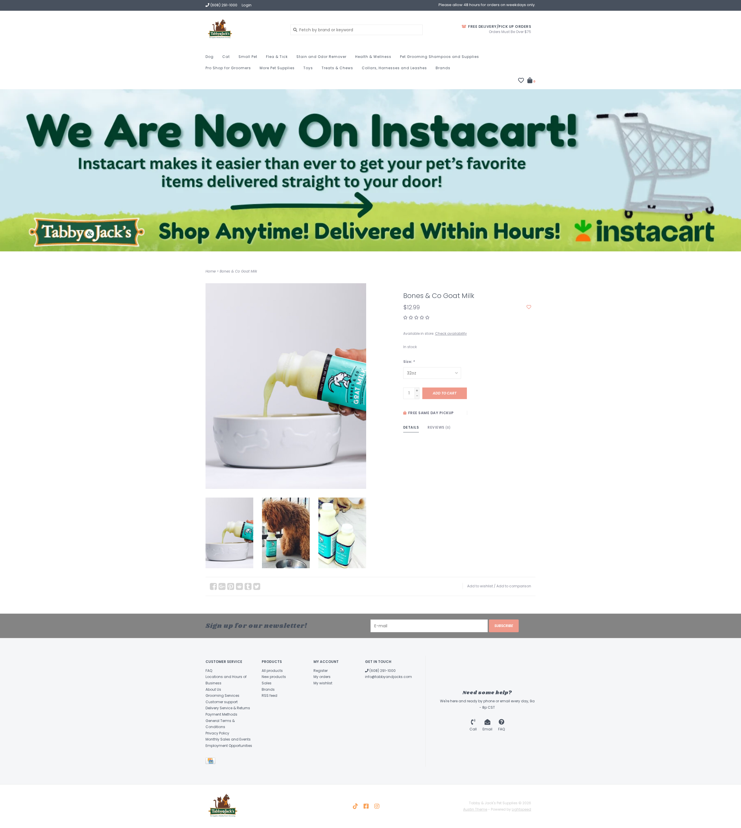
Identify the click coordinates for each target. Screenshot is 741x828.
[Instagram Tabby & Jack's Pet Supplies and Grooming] (377, 806)
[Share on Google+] (222, 586)
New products (274, 676)
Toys (308, 67)
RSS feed (269, 695)
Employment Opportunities (229, 745)
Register (320, 670)
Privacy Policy (217, 733)
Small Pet (248, 56)
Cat (226, 56)
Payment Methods (221, 714)
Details (411, 427)
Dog (210, 56)
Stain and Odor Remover (321, 56)
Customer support (222, 701)
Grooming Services (222, 695)
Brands (443, 67)
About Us (213, 689)
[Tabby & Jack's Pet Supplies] (244, 29)
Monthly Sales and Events (228, 739)
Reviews (439, 427)
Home (211, 271)
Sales (267, 683)
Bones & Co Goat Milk (238, 271)
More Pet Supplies (277, 67)
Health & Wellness (373, 56)
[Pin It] (230, 586)
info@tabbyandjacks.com (388, 676)
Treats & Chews (337, 67)
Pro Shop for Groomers (228, 67)
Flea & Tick (277, 56)
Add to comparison (513, 586)
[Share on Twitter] (256, 586)
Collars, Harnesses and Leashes (394, 67)
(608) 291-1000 (382, 670)
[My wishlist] (521, 81)
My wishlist (322, 683)
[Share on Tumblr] (248, 586)
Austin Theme (475, 809)
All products (272, 670)
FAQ (209, 670)
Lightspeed (521, 809)
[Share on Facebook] (213, 586)
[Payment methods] (211, 761)
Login (247, 5)
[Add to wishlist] (529, 307)
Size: (409, 361)
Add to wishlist (480, 586)
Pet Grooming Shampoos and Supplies (439, 56)
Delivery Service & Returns (228, 707)
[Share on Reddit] (239, 586)
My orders (322, 676)
